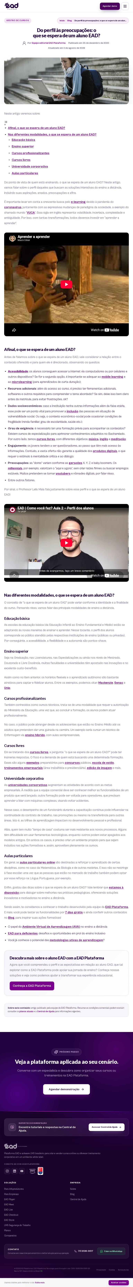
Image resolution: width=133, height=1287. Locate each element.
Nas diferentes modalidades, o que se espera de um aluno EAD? (52, 134)
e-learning (78, 202)
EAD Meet (9, 1204)
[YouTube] (22, 1171)
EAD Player (9, 1199)
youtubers (63, 473)
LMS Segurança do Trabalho (17, 1225)
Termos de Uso (123, 1270)
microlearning (22, 382)
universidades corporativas (27, 785)
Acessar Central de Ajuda (104, 1127)
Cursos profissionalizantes (30, 153)
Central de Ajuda (45, 1011)
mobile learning (112, 377)
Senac (118, 683)
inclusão (72, 411)
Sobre (73, 1189)
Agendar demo (110, 6)
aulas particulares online (37, 862)
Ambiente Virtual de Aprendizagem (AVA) (51, 926)
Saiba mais (40, 1282)
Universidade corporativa (30, 166)
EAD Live (8, 1210)
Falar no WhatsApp (113, 1251)
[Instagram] (7, 1171)
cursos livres (46, 439)
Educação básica (23, 140)
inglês (104, 439)
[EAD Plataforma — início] (11, 6)
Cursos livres (21, 160)
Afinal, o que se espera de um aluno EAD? (36, 128)
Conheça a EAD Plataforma (32, 986)
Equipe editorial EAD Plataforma (48, 43)
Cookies (112, 1270)
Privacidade (101, 1270)
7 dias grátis (74, 912)
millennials (15, 468)
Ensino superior (23, 146)
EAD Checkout (11, 1215)
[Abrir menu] (125, 6)
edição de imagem (99, 768)
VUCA (31, 212)
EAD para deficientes (23, 933)
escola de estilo (103, 763)
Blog (69, 21)
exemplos (32, 763)
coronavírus (12, 207)
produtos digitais (105, 451)
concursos (72, 763)
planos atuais (26, 1011)
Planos (7, 1230)
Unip (7, 688)
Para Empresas (11, 1194)
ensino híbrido (35, 735)
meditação (118, 439)
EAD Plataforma (116, 907)
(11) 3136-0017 (85, 1251)
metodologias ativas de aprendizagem (76, 940)
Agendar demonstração (64, 1089)
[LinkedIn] (14, 1171)
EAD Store (9, 1220)
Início (62, 21)
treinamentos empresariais (23, 768)
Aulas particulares (25, 173)
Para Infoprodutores (14, 1189)
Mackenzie (105, 683)
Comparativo (10, 1235)
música (94, 439)
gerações (75, 463)
